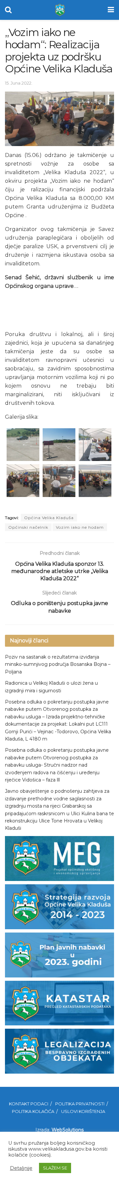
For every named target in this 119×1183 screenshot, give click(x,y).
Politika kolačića (33, 1111)
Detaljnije (21, 1168)
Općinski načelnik (28, 527)
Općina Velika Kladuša (49, 517)
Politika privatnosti (79, 1103)
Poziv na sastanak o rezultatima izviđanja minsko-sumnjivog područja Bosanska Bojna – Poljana (57, 664)
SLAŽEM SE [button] (55, 1167)
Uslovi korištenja (83, 1111)
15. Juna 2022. (18, 83)
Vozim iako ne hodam (80, 527)
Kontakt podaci (28, 1103)
